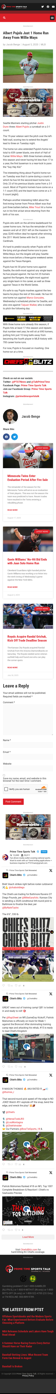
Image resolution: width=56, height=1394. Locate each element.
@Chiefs (10, 1112)
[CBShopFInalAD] (28, 116)
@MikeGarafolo (30, 897)
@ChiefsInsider (14, 1125)
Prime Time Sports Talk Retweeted (23, 870)
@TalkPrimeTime (40, 381)
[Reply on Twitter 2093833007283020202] (4, 986)
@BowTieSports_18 (30, 1129)
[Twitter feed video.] (28, 1048)
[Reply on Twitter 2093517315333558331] (4, 1164)
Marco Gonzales (35, 297)
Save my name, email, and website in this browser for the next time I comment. (24, 779)
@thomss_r (8, 1092)
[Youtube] (53, 7)
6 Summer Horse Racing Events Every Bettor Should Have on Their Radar (26, 1344)
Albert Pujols (22, 126)
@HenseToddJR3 (15, 1118)
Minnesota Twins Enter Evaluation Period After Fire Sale (27, 477)
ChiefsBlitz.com (29, 1249)
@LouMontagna (14, 1122)
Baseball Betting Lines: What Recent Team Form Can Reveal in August (25, 1356)
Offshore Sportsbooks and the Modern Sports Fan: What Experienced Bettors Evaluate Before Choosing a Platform (27, 1319)
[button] (52, 18)
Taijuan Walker (29, 304)
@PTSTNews (19, 381)
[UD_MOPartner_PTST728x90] (28, 320)
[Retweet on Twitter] (7, 870)
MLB (43, 44)
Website (7, 764)
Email (7, 752)
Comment (9, 702)
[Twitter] (42, 7)
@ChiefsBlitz (32, 875)
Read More (12, 510)
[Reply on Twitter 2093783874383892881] (4, 1067)
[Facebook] (48, 7)
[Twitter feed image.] (28, 949)
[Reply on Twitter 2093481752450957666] (4, 1230)
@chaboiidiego (16, 887)
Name (7, 740)
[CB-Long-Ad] (28, 364)
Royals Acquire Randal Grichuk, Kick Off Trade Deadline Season (27, 638)
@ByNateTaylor (10, 907)
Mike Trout (34, 207)
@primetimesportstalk (27, 396)
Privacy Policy (28, 1376)
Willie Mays (16, 156)
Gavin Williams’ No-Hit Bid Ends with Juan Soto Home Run (27, 561)
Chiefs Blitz (16, 875)
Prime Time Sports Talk (33, 385)
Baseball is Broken (12, 1366)
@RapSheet (12, 1017)
